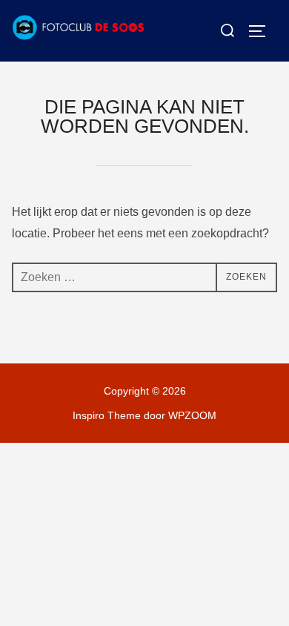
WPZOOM (192, 415)
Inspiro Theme (107, 415)
